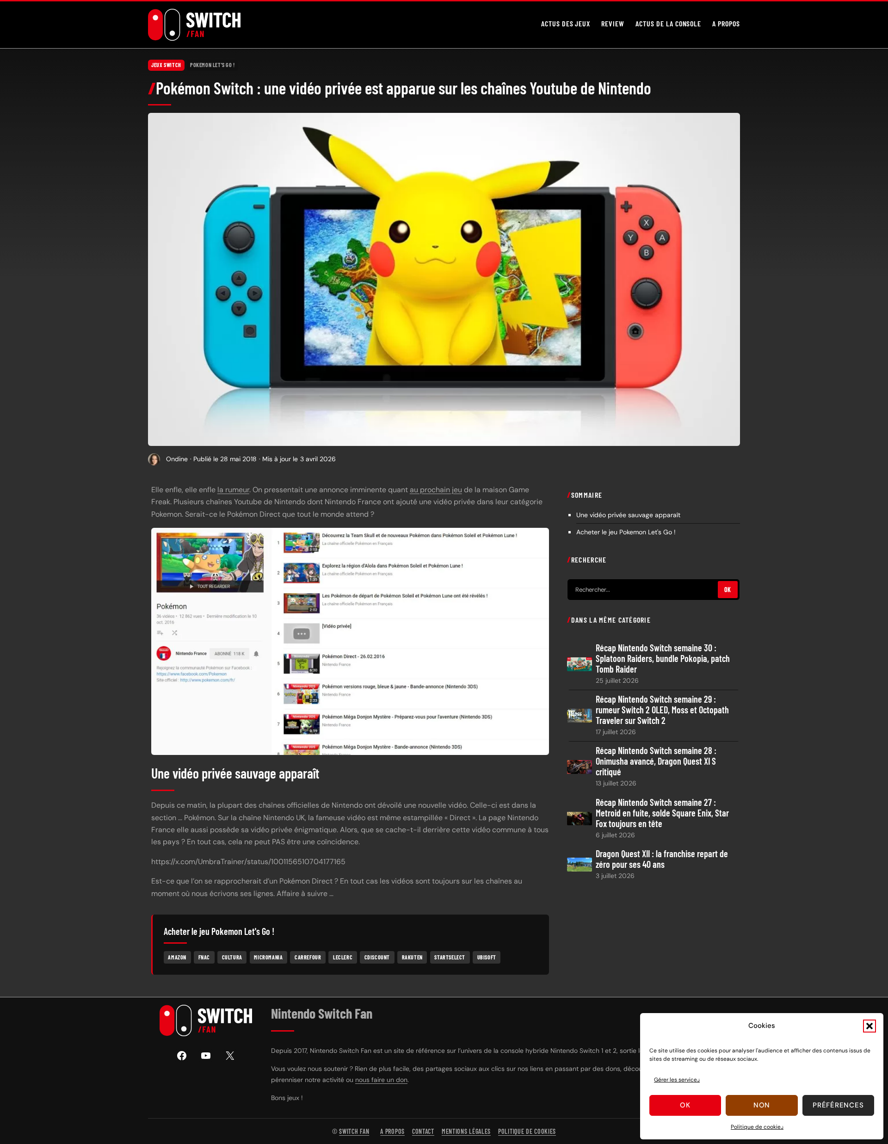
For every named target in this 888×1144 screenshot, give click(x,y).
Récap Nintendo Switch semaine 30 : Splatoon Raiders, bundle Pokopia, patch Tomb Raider (663, 658)
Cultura (232, 957)
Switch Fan (354, 1131)
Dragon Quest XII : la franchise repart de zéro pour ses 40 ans (662, 858)
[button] (869, 1026)
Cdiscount (377, 957)
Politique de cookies (757, 1127)
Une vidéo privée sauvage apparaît (628, 514)
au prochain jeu (436, 490)
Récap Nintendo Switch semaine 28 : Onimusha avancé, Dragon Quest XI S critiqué (656, 761)
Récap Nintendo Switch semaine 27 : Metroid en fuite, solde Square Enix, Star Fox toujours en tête (662, 813)
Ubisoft (486, 957)
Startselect (449, 957)
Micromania (268, 957)
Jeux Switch (166, 65)
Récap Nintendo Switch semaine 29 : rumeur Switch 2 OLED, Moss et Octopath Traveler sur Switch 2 (662, 710)
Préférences (838, 1105)
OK (727, 590)
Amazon (177, 957)
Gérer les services (677, 1079)
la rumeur (233, 490)
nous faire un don (381, 1080)
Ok (685, 1105)
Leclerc (342, 957)
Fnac (204, 957)
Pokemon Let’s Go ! (212, 65)
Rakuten (412, 957)
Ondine (177, 459)
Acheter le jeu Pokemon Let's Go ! (626, 531)
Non (761, 1105)
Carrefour (308, 957)
